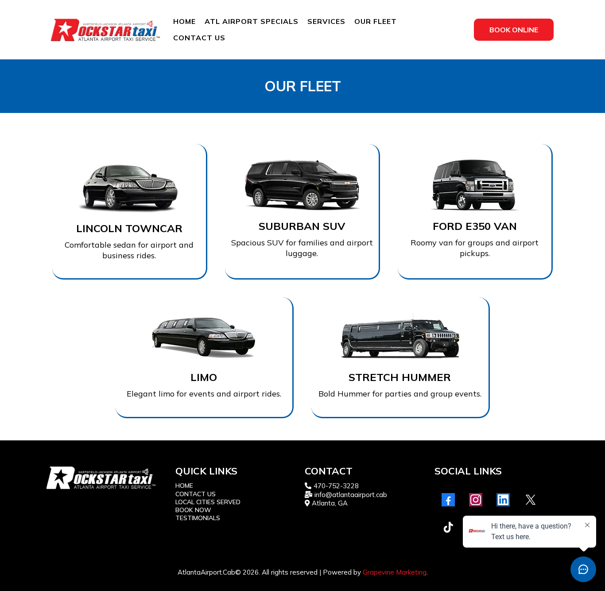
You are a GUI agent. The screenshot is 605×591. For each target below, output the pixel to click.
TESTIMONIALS (197, 518)
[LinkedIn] (503, 499)
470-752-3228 (336, 486)
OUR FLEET (375, 21)
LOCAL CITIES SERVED (207, 502)
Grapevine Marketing (395, 572)
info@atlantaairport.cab (350, 494)
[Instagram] (475, 499)
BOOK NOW (193, 510)
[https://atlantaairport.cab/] (105, 30)
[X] (530, 499)
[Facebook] (448, 499)
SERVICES (326, 21)
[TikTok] (448, 527)
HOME (184, 21)
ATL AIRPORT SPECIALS (252, 21)
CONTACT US (199, 37)
